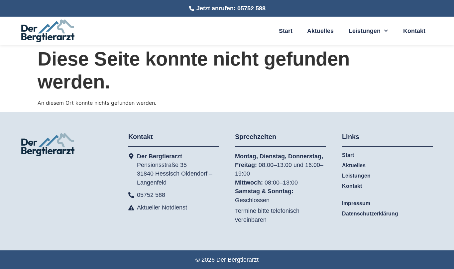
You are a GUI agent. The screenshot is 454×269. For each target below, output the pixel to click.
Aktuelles (320, 31)
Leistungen (365, 31)
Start (285, 31)
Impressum (356, 203)
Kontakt (414, 31)
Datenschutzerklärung (370, 213)
